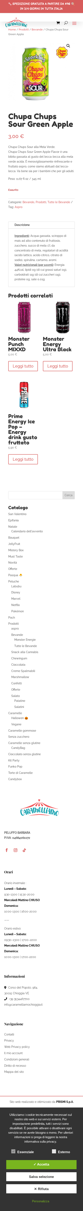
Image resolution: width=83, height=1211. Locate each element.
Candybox (15, 779)
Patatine (19, 700)
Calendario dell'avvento (27, 531)
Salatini (19, 706)
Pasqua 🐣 (15, 575)
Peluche (13, 581)
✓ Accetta (41, 1164)
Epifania (13, 520)
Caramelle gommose (22, 730)
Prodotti (24, 29)
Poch (11, 617)
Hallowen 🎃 (19, 718)
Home (12, 29)
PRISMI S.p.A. (65, 1101)
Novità (12, 562)
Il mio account (13, 1053)
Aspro (18, 207)
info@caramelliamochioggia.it (23, 1004)
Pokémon (17, 611)
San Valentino (17, 514)
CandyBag (18, 747)
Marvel (15, 598)
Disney (15, 592)
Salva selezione (41, 1177)
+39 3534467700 (19, 999)
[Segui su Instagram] (15, 850)
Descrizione (22, 224)
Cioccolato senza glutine (24, 754)
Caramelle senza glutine (24, 743)
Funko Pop (15, 766)
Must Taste (15, 556)
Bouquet (13, 537)
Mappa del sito (14, 1071)
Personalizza (40, 1201)
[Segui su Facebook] (6, 850)
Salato (15, 696)
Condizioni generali (16, 1059)
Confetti (16, 683)
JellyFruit (14, 544)
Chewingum (19, 658)
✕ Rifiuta (41, 1189)
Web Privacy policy (17, 1046)
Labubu (16, 586)
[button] (68, 46)
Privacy (9, 1040)
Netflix (15, 605)
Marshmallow (20, 677)
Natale (12, 526)
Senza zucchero (18, 736)
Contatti (9, 1034)
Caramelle (15, 713)
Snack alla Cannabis (24, 652)
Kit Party (14, 760)
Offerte (12, 568)
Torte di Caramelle (20, 772)
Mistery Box (16, 550)
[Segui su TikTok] (24, 850)
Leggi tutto (23, 366)
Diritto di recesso (15, 1065)
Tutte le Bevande (59, 202)
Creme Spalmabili (23, 671)
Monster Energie (25, 639)
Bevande (37, 29)
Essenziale (25, 1152)
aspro (15, 628)
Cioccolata (18, 664)
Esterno (64, 1152)
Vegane (16, 724)
